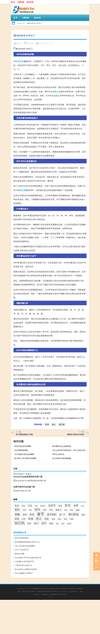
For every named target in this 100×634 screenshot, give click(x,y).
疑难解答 (80, 588)
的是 (47, 518)
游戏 (17, 518)
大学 (24, 510)
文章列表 (20, 2)
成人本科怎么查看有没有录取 (26, 569)
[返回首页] (96, 555)
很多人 (58, 509)
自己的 (22, 190)
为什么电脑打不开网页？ (24, 573)
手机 (71, 510)
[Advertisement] (50, 617)
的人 (56, 91)
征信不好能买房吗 (21, 538)
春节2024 (21, 23)
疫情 (30, 518)
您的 (65, 510)
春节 (40, 513)
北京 (82, 506)
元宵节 (51, 505)
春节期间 (51, 514)
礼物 (53, 519)
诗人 (36, 523)
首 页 (13, 2)
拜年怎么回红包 (58, 454)
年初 (51, 510)
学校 (30, 510)
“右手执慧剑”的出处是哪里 (24, 454)
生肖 (21, 61)
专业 (17, 505)
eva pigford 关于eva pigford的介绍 (28, 557)
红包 (59, 519)
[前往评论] (96, 561)
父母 (23, 519)
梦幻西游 (73, 514)
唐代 (17, 509)
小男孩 (50, 597)
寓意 (44, 510)
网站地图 (73, 588)
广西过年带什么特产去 (23, 565)
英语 (29, 523)
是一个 (62, 514)
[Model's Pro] (24, 5)
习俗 (30, 505)
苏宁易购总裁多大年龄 (24, 434)
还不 (44, 523)
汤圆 (83, 514)
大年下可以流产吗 (21, 549)
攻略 (17, 514)
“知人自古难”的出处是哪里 (25, 546)
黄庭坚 (69, 523)
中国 (23, 506)
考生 (65, 519)
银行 (57, 523)
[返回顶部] (96, 567)
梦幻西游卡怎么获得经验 (61, 446)
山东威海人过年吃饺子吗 (24, 561)
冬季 (76, 505)
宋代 (37, 509)
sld (21, 43)
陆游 (63, 523)
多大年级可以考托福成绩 (61, 458)
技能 (77, 510)
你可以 (42, 506)
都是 (51, 523)
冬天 (68, 505)
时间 (32, 514)
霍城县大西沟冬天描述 (75, 434)
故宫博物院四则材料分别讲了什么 (27, 542)
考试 (71, 519)
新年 (25, 514)
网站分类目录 (54, 588)
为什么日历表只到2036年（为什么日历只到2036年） (70, 450)
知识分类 (30, 2)
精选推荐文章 (64, 588)
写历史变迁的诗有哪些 (22, 446)
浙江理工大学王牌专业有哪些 (25, 458)
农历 (60, 505)
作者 (36, 506)
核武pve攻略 (19, 553)
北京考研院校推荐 (21, 450)
